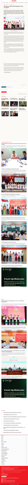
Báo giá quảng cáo (4, 476)
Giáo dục (17, 2)
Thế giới (2, 446)
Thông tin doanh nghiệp (4, 453)
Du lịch (14, 2)
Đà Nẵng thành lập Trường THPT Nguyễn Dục (10, 414)
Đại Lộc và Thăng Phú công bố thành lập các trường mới (10, 194)
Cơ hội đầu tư (3, 459)
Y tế (24, 2)
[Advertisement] (14, 58)
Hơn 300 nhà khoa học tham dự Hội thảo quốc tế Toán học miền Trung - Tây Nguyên (14, 428)
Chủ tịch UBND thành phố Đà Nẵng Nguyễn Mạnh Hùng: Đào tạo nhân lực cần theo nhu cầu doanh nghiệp (13, 351)
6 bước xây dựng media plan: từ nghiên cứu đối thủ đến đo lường (11, 265)
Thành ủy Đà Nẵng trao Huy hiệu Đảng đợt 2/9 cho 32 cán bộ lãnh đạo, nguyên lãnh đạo (12, 301)
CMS (13, 484)
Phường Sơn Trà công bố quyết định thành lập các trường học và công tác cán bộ (14, 416)
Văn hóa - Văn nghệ (20, 2)
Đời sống (26, 2)
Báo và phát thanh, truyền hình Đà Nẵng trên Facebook (9, 480)
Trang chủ (5, 4)
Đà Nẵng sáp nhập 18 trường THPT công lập (8, 242)
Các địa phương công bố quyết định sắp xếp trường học (11, 418)
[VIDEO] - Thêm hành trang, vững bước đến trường (10, 168)
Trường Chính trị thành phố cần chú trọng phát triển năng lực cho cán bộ (13, 327)
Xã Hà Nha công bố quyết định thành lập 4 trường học (11, 430)
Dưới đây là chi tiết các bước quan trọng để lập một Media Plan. (9, 266)
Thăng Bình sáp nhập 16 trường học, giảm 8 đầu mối (10, 425)
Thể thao (2, 444)
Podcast (2, 462)
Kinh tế (12, 2)
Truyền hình (2, 456)
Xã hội (9, 2)
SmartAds (3, 398)
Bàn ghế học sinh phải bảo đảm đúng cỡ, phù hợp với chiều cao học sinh (13, 217)
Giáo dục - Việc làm (11, 4)
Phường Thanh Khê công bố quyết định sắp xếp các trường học (12, 412)
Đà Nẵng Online (4, 479)
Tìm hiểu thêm (24, 398)
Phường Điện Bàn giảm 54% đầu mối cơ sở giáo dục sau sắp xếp (12, 432)
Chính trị (7, 2)
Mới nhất (4, 2)
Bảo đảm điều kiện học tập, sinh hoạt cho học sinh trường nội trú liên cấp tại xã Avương (13, 144)
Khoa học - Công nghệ (4, 447)
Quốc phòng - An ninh (4, 450)
